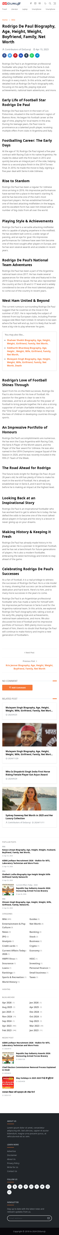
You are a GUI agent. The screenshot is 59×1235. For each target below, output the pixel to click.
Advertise (11, 1151)
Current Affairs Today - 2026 (27, 885)
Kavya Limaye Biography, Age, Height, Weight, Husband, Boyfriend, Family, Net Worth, (29, 851)
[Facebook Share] (4, 55)
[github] (9, 1192)
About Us (11, 1159)
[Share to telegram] (37, 55)
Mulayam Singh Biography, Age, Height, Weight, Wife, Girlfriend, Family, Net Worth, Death (29, 362)
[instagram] (35, 3)
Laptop (24, 9)
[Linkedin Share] (21, 55)
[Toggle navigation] (55, 3)
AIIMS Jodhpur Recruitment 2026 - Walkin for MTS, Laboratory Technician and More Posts (26, 861)
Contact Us (12, 1171)
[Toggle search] (50, 3)
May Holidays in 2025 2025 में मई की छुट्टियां (34, 1078)
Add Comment (19, 687)
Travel (4, 9)
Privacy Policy (13, 1163)
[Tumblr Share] (26, 55)
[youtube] (39, 3)
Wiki (3, 846)
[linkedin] (20, 1186)
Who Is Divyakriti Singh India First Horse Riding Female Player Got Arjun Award (28, 773)
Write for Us (12, 1167)
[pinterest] (26, 1186)
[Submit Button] (49, 1218)
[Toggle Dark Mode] (45, 3)
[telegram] (9, 1186)
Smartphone (36, 9)
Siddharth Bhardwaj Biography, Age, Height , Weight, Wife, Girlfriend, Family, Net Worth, (29, 351)
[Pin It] (15, 55)
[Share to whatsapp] (32, 55)
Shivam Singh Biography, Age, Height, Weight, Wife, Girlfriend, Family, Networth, (26, 903)
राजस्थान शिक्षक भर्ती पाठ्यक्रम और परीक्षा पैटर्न (18, 1092)
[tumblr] (15, 1186)
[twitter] (42, 1186)
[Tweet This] (10, 55)
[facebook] (31, 3)
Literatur (14, 9)
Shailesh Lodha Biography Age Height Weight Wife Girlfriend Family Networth (26, 875)
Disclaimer (12, 1155)
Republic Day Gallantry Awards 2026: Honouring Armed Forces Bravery (33, 889)
